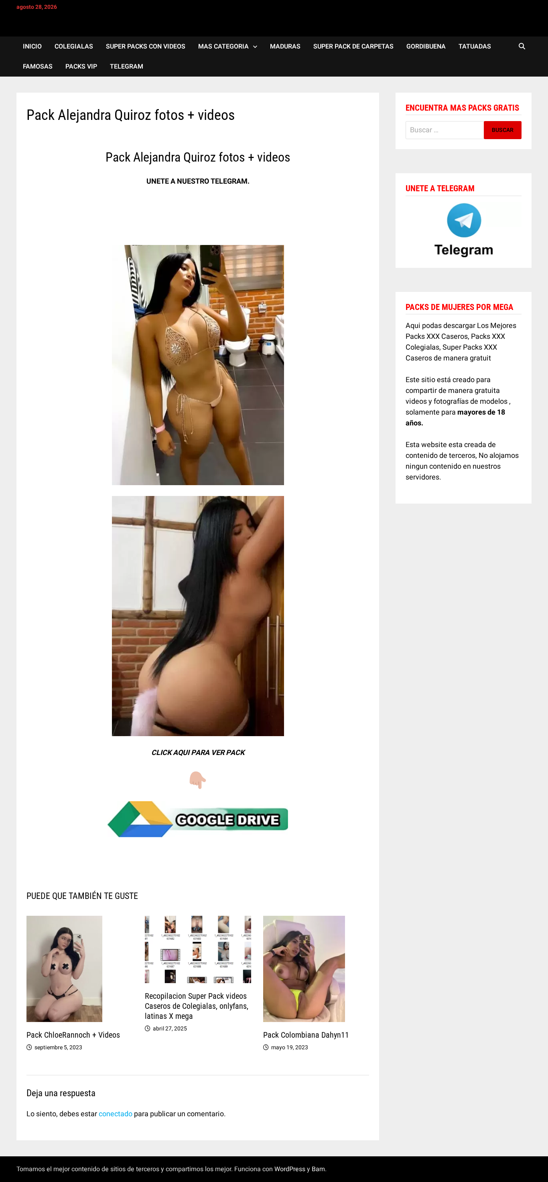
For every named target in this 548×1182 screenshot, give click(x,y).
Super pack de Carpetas (353, 46)
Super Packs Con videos (145, 46)
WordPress (289, 1169)
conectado (115, 1114)
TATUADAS (475, 46)
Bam (318, 1169)
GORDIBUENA (426, 46)
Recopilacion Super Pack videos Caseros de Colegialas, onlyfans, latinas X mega (196, 1006)
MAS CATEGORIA (223, 46)
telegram (126, 66)
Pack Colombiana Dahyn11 (306, 1035)
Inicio (32, 46)
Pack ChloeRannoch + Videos (73, 1035)
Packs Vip (81, 66)
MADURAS (285, 46)
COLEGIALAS (74, 46)
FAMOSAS (38, 66)
